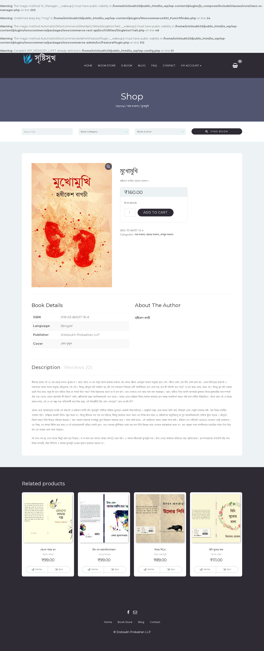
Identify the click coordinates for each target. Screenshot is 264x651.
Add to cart (155, 212)
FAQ (154, 65)
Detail (38, 569)
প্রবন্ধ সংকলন (152, 234)
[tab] (46, 367)
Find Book (218, 131)
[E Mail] (135, 612)
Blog (142, 65)
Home (88, 65)
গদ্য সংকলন (133, 106)
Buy (61, 569)
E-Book (126, 65)
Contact (169, 65)
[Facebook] (128, 612)
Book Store (107, 65)
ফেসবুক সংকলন (166, 234)
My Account (190, 65)
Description (46, 367)
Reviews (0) (78, 367)
